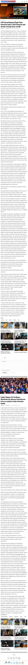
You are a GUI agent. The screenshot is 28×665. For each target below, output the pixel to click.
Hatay (10, 320)
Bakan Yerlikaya (4, 616)
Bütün (2, 320)
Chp (6, 320)
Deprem (10, 616)
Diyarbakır (16, 616)
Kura (25, 616)
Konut (21, 616)
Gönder (4, 372)
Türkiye (14, 320)
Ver (18, 320)
